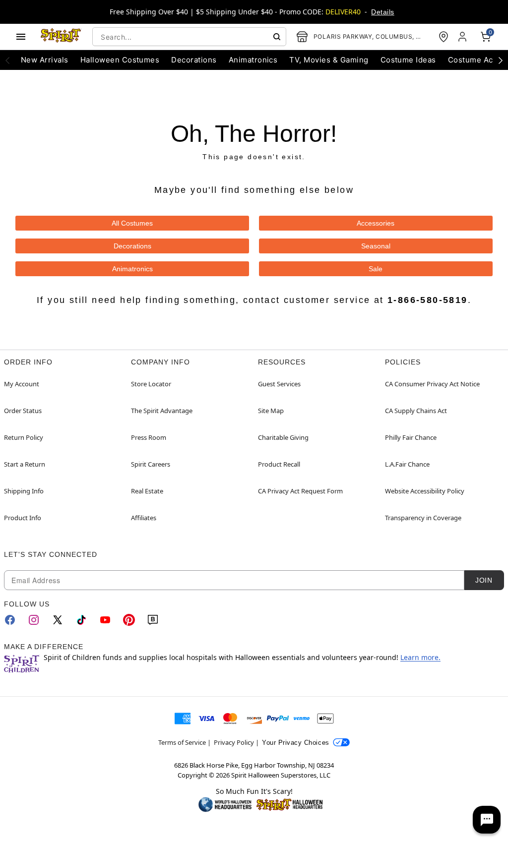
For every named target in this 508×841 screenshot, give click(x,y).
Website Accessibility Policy (424, 490)
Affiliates (143, 517)
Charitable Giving (283, 437)
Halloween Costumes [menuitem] (120, 59)
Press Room (148, 437)
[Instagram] (34, 620)
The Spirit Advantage (161, 410)
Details (382, 12)
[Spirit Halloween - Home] (61, 37)
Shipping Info (24, 490)
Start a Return (24, 464)
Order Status (23, 410)
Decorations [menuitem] (193, 59)
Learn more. (420, 657)
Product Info (22, 517)
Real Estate (147, 490)
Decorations (132, 246)
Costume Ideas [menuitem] (408, 59)
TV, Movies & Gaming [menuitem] (328, 59)
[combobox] (189, 37)
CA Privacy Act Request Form (300, 490)
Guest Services (279, 383)
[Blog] (153, 620)
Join (483, 580)
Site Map (271, 410)
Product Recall (279, 464)
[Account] (463, 37)
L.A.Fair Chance (407, 464)
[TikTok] (81, 620)
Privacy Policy (234, 742)
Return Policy (23, 437)
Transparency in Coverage (423, 517)
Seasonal (375, 246)
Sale (375, 269)
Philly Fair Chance (411, 437)
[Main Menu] (21, 37)
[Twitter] (58, 620)
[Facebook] (10, 620)
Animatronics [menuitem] (253, 59)
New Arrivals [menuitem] (44, 59)
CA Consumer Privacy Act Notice (432, 383)
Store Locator (151, 383)
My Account (21, 383)
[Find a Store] (443, 37)
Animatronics (132, 269)
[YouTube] (105, 620)
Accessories (375, 223)
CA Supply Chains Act (416, 410)
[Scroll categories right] (500, 60)
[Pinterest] (129, 620)
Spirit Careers (150, 464)
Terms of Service (182, 742)
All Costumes (132, 223)
